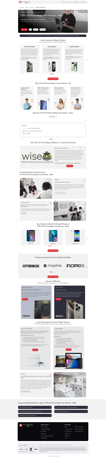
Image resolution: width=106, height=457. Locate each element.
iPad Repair (43, 431)
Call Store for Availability (53, 78)
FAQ (66, 438)
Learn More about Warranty (60, 193)
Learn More (24, 213)
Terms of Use (48, 445)
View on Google (26, 133)
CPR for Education (79, 429)
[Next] (87, 60)
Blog (66, 427)
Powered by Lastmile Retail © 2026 (53, 456)
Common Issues (69, 429)
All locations (22, 7)
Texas (27, 7)
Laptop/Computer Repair (47, 436)
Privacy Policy (41, 445)
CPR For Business (79, 427)
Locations (67, 436)
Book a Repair (24, 29)
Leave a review (52, 116)
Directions (36, 29)
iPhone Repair (44, 427)
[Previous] (19, 60)
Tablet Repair (44, 438)
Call (30, 29)
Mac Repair (43, 433)
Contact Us (67, 433)
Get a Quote (42, 29)
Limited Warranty (79, 431)
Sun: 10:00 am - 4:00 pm (39, 35)
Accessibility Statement (67, 445)
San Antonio (32, 7)
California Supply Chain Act (56, 445)
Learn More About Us (25, 391)
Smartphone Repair (45, 429)
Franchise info (68, 431)
